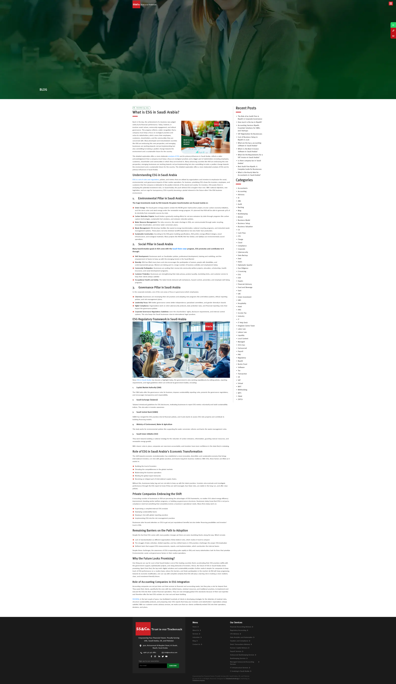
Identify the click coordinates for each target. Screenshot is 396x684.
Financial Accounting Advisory (240, 627)
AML (239, 201)
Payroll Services (235, 651)
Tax (239, 371)
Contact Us (196, 644)
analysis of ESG (173, 156)
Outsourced (242, 348)
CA (239, 230)
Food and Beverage (245, 287)
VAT (239, 380)
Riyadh (240, 361)
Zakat (240, 396)
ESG (239, 275)
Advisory (241, 195)
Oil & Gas (241, 345)
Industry (241, 316)
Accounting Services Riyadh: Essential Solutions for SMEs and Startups (249, 128)
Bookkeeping (243, 214)
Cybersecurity (243, 252)
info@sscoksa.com (170, 652)
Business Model (244, 220)
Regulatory (242, 358)
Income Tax (242, 313)
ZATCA (240, 399)
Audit (240, 204)
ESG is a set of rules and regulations (146, 180)
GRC (239, 294)
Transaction (242, 374)
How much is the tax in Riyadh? (250, 122)
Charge (240, 239)
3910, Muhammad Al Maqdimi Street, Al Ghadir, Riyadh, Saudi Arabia (160, 647)
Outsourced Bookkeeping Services (242, 655)
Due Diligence (243, 268)
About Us (196, 630)
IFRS (239, 310)
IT (238, 319)
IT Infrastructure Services (239, 668)
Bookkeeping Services (238, 658)
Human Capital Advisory (239, 648)
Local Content (243, 339)
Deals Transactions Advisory (240, 644)
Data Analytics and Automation (241, 637)
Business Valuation (245, 227)
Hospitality (242, 303)
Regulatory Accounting (238, 630)
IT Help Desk (243, 323)
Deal (239, 259)
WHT (239, 387)
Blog (239, 211)
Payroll (240, 351)
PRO (239, 355)
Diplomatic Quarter (245, 265)
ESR (239, 278)
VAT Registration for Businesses (250, 134)
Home (195, 627)
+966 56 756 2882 (149, 652)
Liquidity (241, 335)
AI (238, 198)
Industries (196, 637)
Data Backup (243, 255)
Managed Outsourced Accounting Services (242, 663)
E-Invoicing (242, 271)
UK (239, 377)
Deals (240, 262)
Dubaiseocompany (199, 680)
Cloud (240, 243)
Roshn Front (242, 364)
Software (241, 367)
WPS (239, 393)
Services (195, 634)
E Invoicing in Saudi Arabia (239, 671)
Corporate (241, 249)
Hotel (240, 307)
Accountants (243, 188)
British (240, 217)
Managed (241, 342)
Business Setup (244, 223)
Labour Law (242, 332)
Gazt (239, 291)
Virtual (240, 383)
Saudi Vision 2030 (179, 249)
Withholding (242, 390)
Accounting (242, 191)
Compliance (242, 246)
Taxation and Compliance (239, 641)
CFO (239, 236)
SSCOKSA (136, 599)
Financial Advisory (245, 284)
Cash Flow (242, 233)
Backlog (241, 207)
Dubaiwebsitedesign (232, 679)
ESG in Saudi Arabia (144, 380)
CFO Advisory (234, 634)
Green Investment (244, 297)
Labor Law (242, 329)
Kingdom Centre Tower (246, 326)
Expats (240, 281)
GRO (239, 300)
